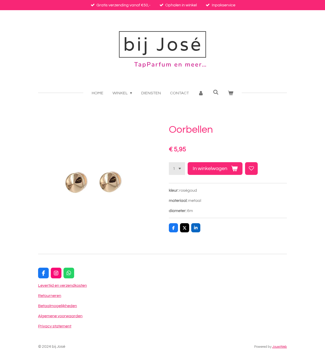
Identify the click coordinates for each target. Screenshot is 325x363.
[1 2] (177, 168)
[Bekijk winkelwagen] (230, 93)
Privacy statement (54, 326)
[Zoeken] (216, 92)
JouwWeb (279, 347)
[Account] (201, 93)
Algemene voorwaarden (60, 316)
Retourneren (49, 296)
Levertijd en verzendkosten (62, 285)
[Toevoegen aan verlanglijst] (251, 168)
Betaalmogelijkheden (57, 306)
